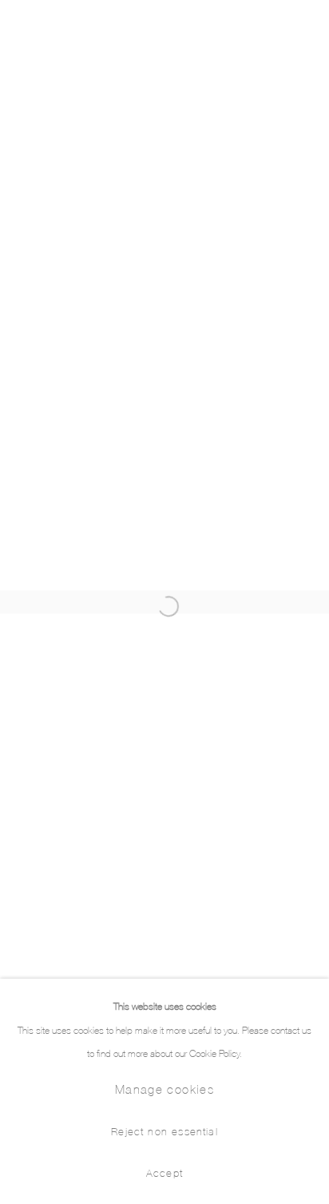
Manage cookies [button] (164, 1088)
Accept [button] (164, 1172)
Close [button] (301, 28)
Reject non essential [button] (164, 1130)
